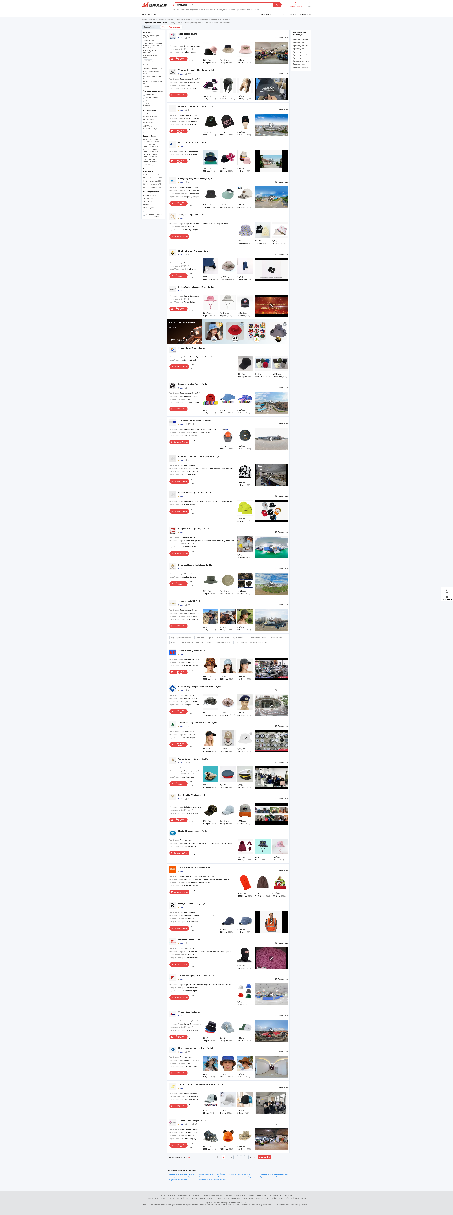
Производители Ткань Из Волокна (306, 45)
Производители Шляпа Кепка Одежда (181, 1177)
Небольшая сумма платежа (151, 105)
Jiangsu (148, 201)
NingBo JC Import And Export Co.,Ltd (194, 251)
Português (218, 1198)
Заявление (171, 1195)
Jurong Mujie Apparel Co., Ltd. (191, 214)
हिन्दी (266, 1198)
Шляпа (209, 642)
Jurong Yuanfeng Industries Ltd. (192, 650)
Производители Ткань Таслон (304, 58)
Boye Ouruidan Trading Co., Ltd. (191, 795)
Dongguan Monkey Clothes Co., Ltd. (193, 384)
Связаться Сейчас (180, 59)
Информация (273, 1195)
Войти (309, 6)
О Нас (163, 1195)
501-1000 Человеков (152, 187)
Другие (147, 86)
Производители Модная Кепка (239, 1174)
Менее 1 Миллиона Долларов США (151, 140)
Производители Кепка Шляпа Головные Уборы (274, 1174)
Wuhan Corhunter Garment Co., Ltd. (193, 759)
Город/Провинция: (176, 52)
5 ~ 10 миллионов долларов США (150, 150)
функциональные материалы (191, 642)
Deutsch (209, 1198)
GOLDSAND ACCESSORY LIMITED (192, 142)
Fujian (147, 204)
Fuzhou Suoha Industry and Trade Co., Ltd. (196, 287)
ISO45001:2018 (150, 128)
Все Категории (150, 14)
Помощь (281, 14)
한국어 (245, 1198)
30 (189, 1157)
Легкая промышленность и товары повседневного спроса (152, 46)
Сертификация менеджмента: (180, 701)
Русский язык (235, 1198)
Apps (292, 14)
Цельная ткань (238, 638)
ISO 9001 (148, 122)
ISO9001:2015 (150, 116)
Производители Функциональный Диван (308, 55)
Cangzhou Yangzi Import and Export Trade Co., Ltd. (200, 456)
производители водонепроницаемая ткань (200, 10)
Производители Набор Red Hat (305, 64)
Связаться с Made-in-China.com (235, 1195)
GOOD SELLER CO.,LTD (187, 34)
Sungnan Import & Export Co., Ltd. (192, 1120)
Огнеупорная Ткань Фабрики (177, 1180)
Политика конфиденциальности (212, 1195)
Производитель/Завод (151, 72)
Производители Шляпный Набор (305, 61)
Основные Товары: (176, 46)
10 (184, 1157)
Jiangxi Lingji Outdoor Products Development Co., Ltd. (201, 1084)
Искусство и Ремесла (151, 56)
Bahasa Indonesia (300, 1198)
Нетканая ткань (223, 638)
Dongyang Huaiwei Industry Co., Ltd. (195, 565)
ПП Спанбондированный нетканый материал (252, 642)
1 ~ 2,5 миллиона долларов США (150, 160)
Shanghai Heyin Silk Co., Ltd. (190, 601)
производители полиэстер (226, 10)
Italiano (226, 1198)
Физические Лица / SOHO (153, 82)
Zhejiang (148, 198)
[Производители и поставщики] (154, 4)
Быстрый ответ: (175, 471)
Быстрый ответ (151, 98)
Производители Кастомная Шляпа (210, 1177)
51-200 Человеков (152, 181)
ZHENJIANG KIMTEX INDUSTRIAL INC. (194, 867)
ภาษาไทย (274, 1198)
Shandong (148, 207)
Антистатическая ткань (257, 638)
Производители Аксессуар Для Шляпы (181, 1174)
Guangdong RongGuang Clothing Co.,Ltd (195, 178)
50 (193, 1157)
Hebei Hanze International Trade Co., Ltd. (195, 1048)
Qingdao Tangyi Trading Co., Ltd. (192, 348)
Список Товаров (151, 27)
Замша (173, 642)
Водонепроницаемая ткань (181, 638)
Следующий (263, 1157)
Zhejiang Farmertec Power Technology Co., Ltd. (198, 420)
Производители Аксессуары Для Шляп (308, 67)
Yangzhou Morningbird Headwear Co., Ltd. (196, 70)
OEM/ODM (150, 94)
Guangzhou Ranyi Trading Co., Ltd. (193, 903)
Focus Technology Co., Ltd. (224, 1203)
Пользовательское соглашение (188, 1195)
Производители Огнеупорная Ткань (306, 39)
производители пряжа (244, 10)
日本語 (187, 1198)
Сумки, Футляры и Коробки (150, 51)
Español (202, 1198)
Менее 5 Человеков (153, 178)
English (163, 1198)
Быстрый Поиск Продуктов (257, 1195)
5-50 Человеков (151, 175)
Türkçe (281, 1198)
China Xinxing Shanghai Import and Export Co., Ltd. (199, 686)
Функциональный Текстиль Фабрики (241, 1177)
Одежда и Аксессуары (151, 36)
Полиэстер (200, 638)
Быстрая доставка (153, 101)
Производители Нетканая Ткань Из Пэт (308, 48)
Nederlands (259, 1198)
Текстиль (149, 40)
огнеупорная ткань (223, 642)
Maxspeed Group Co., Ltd (189, 939)
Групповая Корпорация (152, 77)
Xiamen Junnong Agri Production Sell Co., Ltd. (197, 722)
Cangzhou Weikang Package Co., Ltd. (194, 528)
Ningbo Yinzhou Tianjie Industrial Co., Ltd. (196, 106)
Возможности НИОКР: (177, 49)
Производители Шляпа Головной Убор (212, 1174)
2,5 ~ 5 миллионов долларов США (150, 145)
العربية (251, 1198)
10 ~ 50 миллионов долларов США (150, 155)
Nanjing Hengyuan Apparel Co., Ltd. (193, 831)
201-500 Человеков (152, 184)
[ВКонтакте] (281, 1195)
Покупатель (265, 14)
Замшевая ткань (276, 638)
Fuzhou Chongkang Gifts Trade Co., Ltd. (195, 492)
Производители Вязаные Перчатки (306, 52)
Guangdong (149, 195)
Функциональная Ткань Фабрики (271, 1177)
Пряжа (210, 638)
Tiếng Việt (289, 1198)
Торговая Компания (153, 68)
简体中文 (171, 1198)
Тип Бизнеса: (174, 43)
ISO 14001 (148, 119)
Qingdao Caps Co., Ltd (189, 1012)
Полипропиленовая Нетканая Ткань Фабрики (213, 1180)
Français (194, 1198)
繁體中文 (179, 1198)
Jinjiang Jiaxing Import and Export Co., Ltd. (196, 975)
